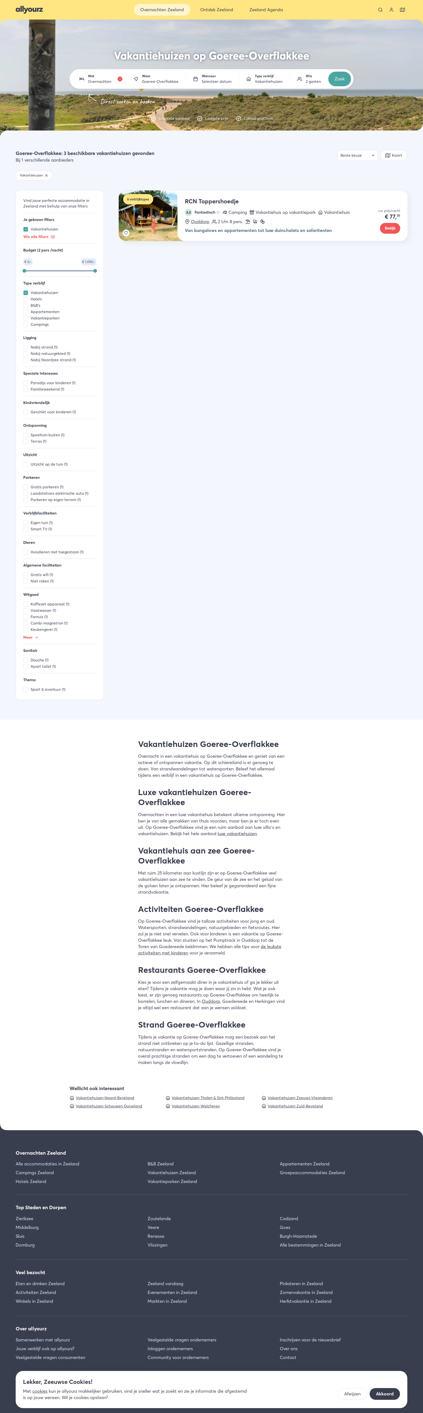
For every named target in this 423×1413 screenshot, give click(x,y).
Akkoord (385, 1394)
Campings (40, 324)
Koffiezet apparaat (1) (50, 604)
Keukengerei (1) (44, 629)
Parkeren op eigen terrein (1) (56, 499)
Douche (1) (39, 660)
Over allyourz (31, 1328)
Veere (153, 1227)
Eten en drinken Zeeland (40, 1283)
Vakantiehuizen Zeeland (172, 1172)
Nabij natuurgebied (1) (50, 353)
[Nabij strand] (247, 221)
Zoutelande (159, 1218)
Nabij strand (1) (44, 347)
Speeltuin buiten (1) (47, 435)
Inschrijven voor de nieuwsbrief (310, 1340)
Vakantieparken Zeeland (172, 1181)
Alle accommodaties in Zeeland (47, 1164)
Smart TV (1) (41, 529)
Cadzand (289, 1218)
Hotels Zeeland (31, 1181)
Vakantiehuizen (44, 229)
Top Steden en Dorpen (41, 1207)
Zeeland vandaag (165, 1283)
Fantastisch (200, 212)
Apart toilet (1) (43, 666)
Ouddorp (200, 221)
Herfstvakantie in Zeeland (305, 1301)
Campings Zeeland (35, 1172)
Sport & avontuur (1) (48, 689)
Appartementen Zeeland (304, 1164)
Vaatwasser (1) (43, 610)
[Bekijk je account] (391, 10)
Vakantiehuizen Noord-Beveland (105, 1097)
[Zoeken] (380, 10)
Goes (285, 1227)
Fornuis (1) (39, 616)
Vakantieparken (45, 318)
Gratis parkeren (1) (47, 487)
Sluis (20, 1236)
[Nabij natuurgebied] (255, 221)
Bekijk (390, 228)
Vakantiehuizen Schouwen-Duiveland (109, 1106)
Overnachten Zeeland (41, 1153)
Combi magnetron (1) (49, 623)
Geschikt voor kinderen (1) (53, 412)
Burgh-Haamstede (298, 1236)
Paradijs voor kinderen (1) (53, 383)
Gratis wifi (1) (42, 574)
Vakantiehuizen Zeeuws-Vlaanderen (300, 1097)
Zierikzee (24, 1218)
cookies (39, 1391)
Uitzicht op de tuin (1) (49, 464)
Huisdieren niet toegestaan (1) (57, 552)
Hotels (36, 299)
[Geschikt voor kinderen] (262, 221)
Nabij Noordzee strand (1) (53, 360)
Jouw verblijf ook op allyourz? (45, 1348)
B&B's (35, 305)
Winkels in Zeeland (34, 1301)
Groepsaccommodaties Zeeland (312, 1172)
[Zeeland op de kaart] (402, 10)
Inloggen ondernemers (170, 1348)
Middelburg (27, 1227)
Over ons (289, 1348)
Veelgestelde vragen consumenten (50, 1357)
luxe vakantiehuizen (237, 833)
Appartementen (45, 311)
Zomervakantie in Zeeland (306, 1292)
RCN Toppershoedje (212, 201)
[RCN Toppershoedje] (152, 215)
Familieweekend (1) (47, 389)
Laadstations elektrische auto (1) (59, 493)
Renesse (156, 1236)
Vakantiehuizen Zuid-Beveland (295, 1106)
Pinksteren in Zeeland (301, 1283)
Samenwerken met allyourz (43, 1340)
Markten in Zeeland (167, 1301)
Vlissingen (157, 1245)
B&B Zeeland (161, 1164)
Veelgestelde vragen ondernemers (182, 1340)
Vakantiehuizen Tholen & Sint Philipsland (208, 1097)
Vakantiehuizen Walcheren (196, 1106)
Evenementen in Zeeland (172, 1292)
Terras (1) (38, 441)
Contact (288, 1357)
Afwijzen (352, 1394)
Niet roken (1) (42, 581)
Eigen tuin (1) (42, 522)
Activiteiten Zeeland (36, 1292)
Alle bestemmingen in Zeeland (310, 1245)
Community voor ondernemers (178, 1357)
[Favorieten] (126, 233)
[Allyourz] (29, 10)
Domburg (25, 1245)
